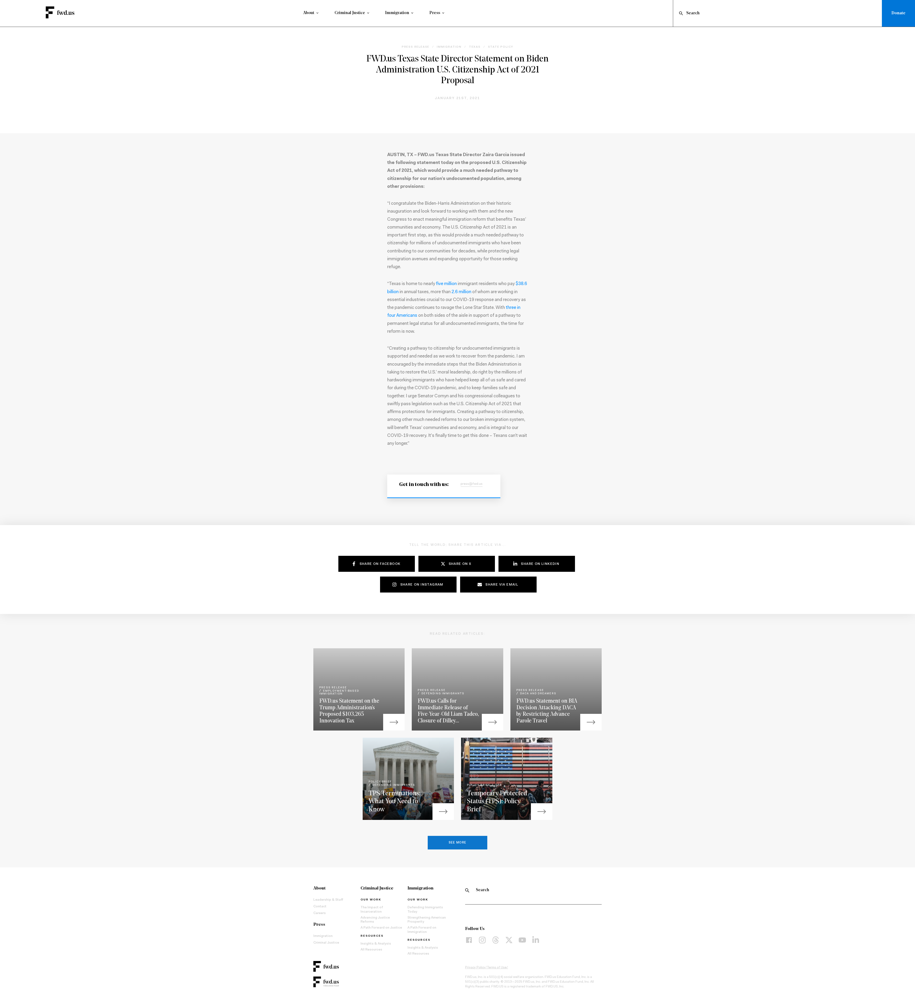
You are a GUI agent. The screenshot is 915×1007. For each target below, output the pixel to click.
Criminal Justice (350, 13)
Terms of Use (497, 967)
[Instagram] (482, 940)
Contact (319, 906)
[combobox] (778, 13)
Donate (898, 13)
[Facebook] (469, 940)
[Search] (467, 890)
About (308, 13)
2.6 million (461, 292)
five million (446, 284)
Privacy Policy (475, 967)
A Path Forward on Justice (381, 928)
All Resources (371, 949)
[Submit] (680, 13)
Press (434, 13)
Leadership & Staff (328, 900)
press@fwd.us (472, 484)
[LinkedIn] (535, 940)
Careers (319, 913)
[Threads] (495, 940)
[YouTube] (522, 940)
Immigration (397, 13)
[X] (509, 940)
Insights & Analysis (376, 944)
